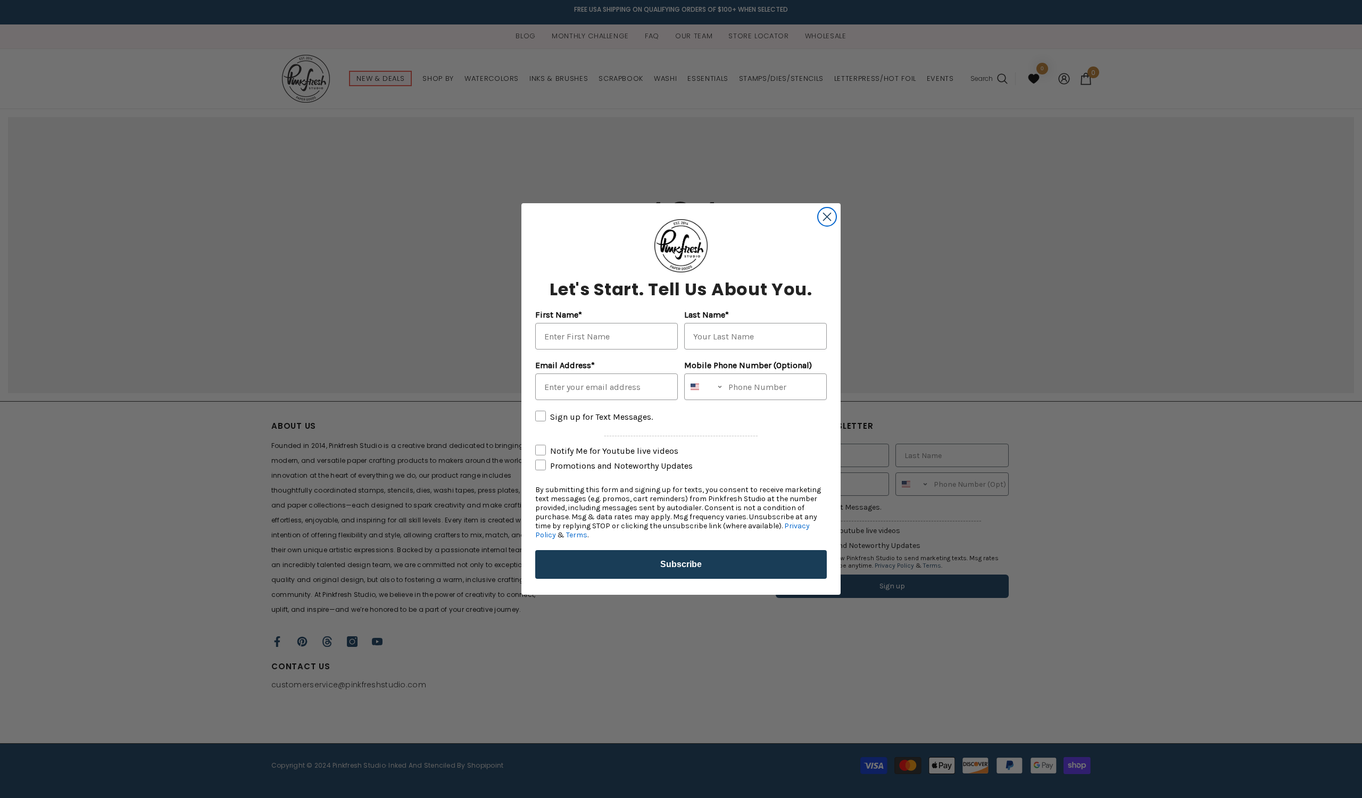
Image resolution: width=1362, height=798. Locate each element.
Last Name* (706, 315)
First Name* (558, 315)
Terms (576, 534)
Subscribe (681, 564)
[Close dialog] (827, 216)
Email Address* (565, 365)
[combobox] (704, 387)
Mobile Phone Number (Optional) (748, 365)
